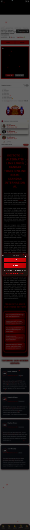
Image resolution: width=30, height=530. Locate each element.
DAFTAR (15, 265)
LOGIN (15, 260)
